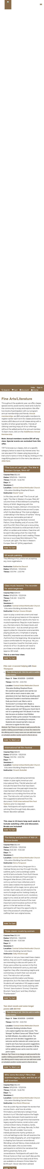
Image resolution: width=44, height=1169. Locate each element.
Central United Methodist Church (26, 488)
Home (35, 390)
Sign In (39, 387)
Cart (16, 390)
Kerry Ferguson (19, 863)
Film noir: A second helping (16, 666)
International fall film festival (18, 748)
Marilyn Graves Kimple (22, 611)
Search (6, 390)
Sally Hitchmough (20, 954)
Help (33, 387)
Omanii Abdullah (20, 770)
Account (25, 390)
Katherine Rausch (20, 566)
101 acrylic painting (13, 555)
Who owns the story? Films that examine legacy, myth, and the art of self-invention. (22, 1078)
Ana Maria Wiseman (21, 1103)
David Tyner (18, 493)
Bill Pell (17, 1009)
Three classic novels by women (20, 931)
